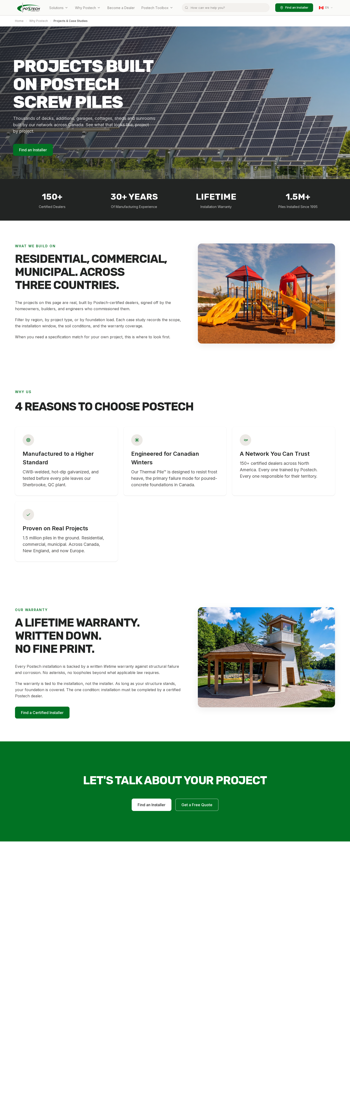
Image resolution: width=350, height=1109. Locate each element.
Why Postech (85, 8)
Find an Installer (296, 7)
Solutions (56, 8)
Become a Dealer (121, 8)
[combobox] (226, 7)
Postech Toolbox (155, 8)
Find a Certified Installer (42, 712)
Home (19, 21)
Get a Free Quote (196, 804)
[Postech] (29, 7)
